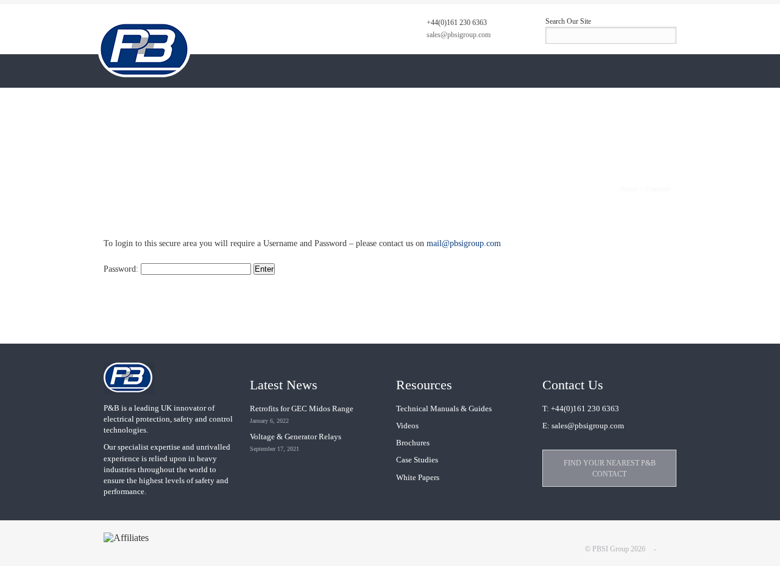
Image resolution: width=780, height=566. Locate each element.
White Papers (417, 477)
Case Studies (417, 459)
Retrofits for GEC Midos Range (301, 408)
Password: (122, 269)
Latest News (283, 384)
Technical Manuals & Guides (444, 408)
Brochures (413, 442)
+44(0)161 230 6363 (457, 22)
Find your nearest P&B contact (610, 468)
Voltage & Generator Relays (295, 436)
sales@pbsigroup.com (459, 34)
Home (628, 189)
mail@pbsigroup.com (464, 243)
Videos (407, 425)
